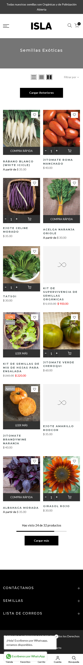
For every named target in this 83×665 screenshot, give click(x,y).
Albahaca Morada (21, 507)
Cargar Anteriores (41, 92)
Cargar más (41, 540)
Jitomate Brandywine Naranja (15, 439)
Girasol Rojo (56, 506)
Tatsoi (10, 296)
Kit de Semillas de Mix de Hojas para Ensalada (21, 367)
